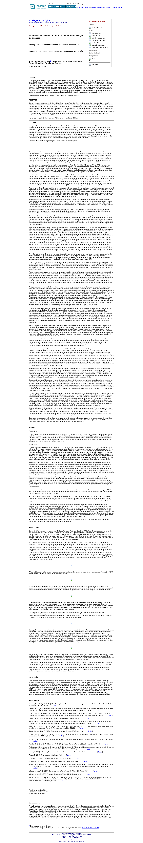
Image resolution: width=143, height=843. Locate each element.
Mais (93, 59)
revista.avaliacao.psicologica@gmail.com (71, 841)
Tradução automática (98, 45)
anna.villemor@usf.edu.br (90, 828)
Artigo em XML (96, 36)
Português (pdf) (96, 33)
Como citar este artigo (98, 40)
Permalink (95, 64)
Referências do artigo (98, 38)
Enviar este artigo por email (100, 47)
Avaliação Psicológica (39, 20)
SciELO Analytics (97, 27)
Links (55, 705)
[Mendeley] (90, 59)
